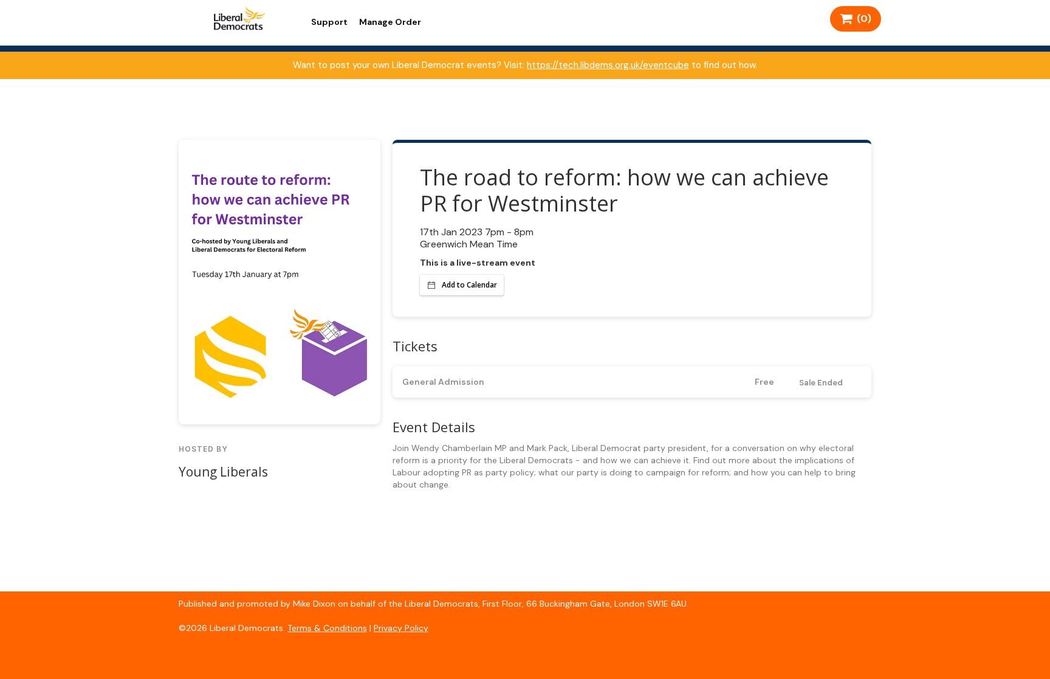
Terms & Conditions (327, 627)
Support (329, 21)
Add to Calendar (469, 285)
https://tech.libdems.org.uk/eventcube (608, 65)
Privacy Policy (401, 627)
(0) (861, 18)
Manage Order (390, 21)
